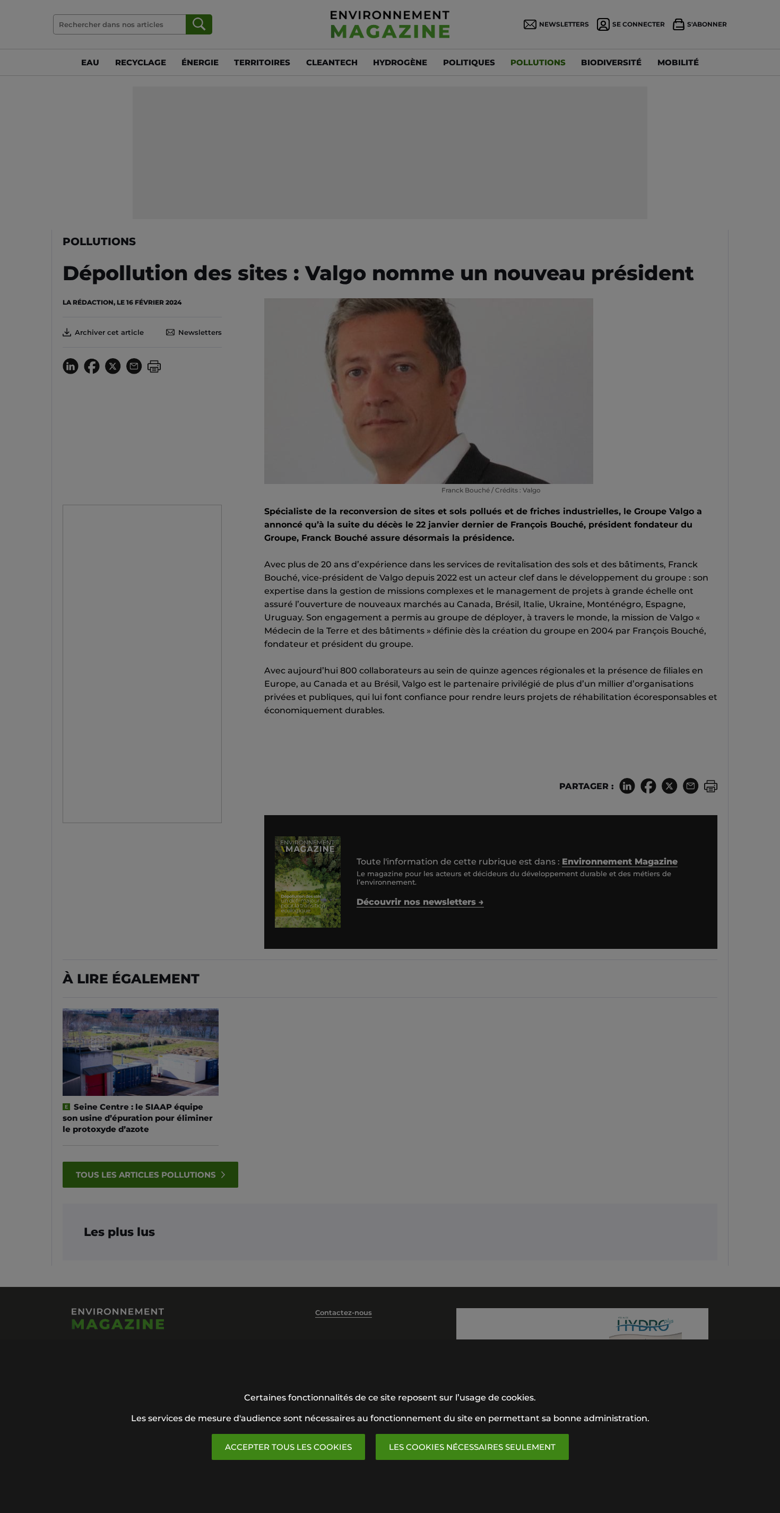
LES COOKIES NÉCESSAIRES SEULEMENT (472, 1447)
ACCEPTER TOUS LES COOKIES (288, 1447)
